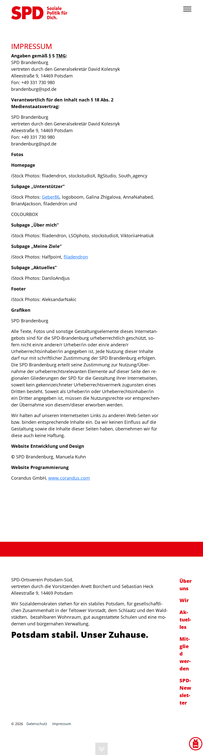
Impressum (61, 723)
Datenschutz (36, 723)
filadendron (76, 257)
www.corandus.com (69, 478)
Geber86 (50, 197)
